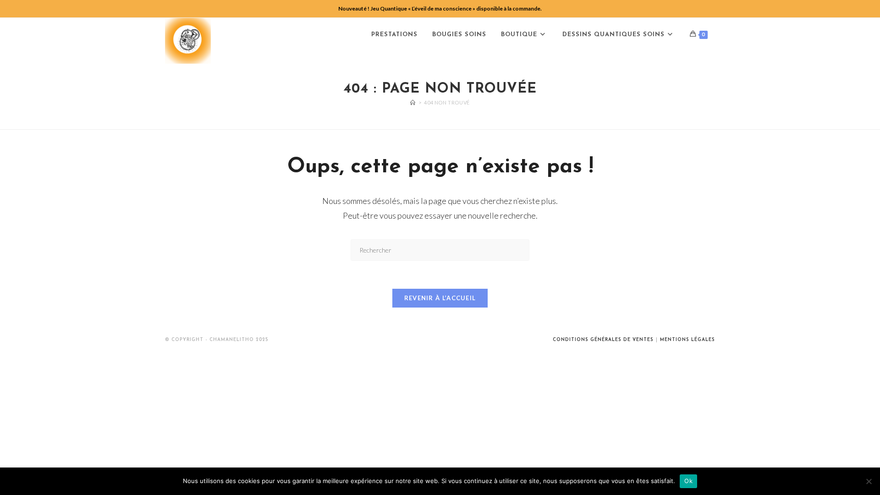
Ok (688, 480)
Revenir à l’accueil (440, 298)
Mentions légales (687, 339)
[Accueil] (413, 102)
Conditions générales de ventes (603, 339)
